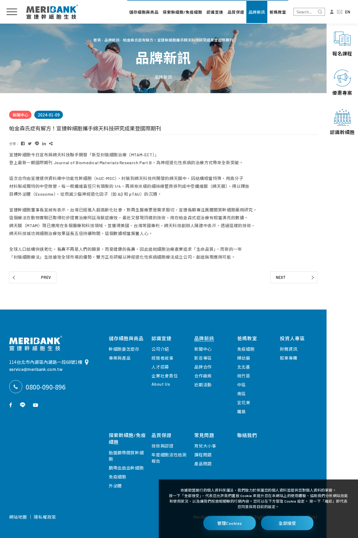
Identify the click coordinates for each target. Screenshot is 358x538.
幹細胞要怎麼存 (124, 349)
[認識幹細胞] (342, 122)
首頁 (97, 40)
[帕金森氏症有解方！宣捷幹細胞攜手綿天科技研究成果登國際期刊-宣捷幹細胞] (22, 143)
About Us (160, 383)
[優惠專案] (342, 82)
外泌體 (115, 485)
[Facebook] (10, 405)
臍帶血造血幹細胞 (126, 467)
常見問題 (204, 435)
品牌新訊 (256, 12)
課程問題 (203, 454)
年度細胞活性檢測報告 (169, 458)
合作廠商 (203, 375)
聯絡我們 (247, 435)
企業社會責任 (164, 375)
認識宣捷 (215, 12)
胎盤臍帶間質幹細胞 (126, 455)
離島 (241, 411)
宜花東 (243, 402)
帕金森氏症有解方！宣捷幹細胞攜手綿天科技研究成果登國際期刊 (178, 40)
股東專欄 (288, 357)
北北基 (243, 366)
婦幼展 (243, 357)
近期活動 (203, 384)
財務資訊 (288, 349)
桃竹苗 (243, 375)
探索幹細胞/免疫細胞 (182, 12)
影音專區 (203, 357)
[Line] (22, 404)
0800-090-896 (46, 386)
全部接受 (287, 523)
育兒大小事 (205, 445)
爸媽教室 (277, 12)
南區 (241, 393)
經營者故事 (162, 357)
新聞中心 (203, 349)
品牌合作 (203, 366)
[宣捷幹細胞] (52, 11)
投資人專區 (292, 338)
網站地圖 (18, 516)
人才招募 (160, 366)
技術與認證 (162, 445)
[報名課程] (342, 43)
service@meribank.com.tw (36, 369)
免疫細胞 (117, 476)
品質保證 (235, 12)
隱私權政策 (45, 516)
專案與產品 (120, 357)
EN (347, 11)
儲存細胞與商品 (144, 12)
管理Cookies (229, 523)
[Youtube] (35, 405)
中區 (241, 384)
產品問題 (203, 463)
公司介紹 (160, 349)
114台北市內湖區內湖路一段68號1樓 (45, 362)
